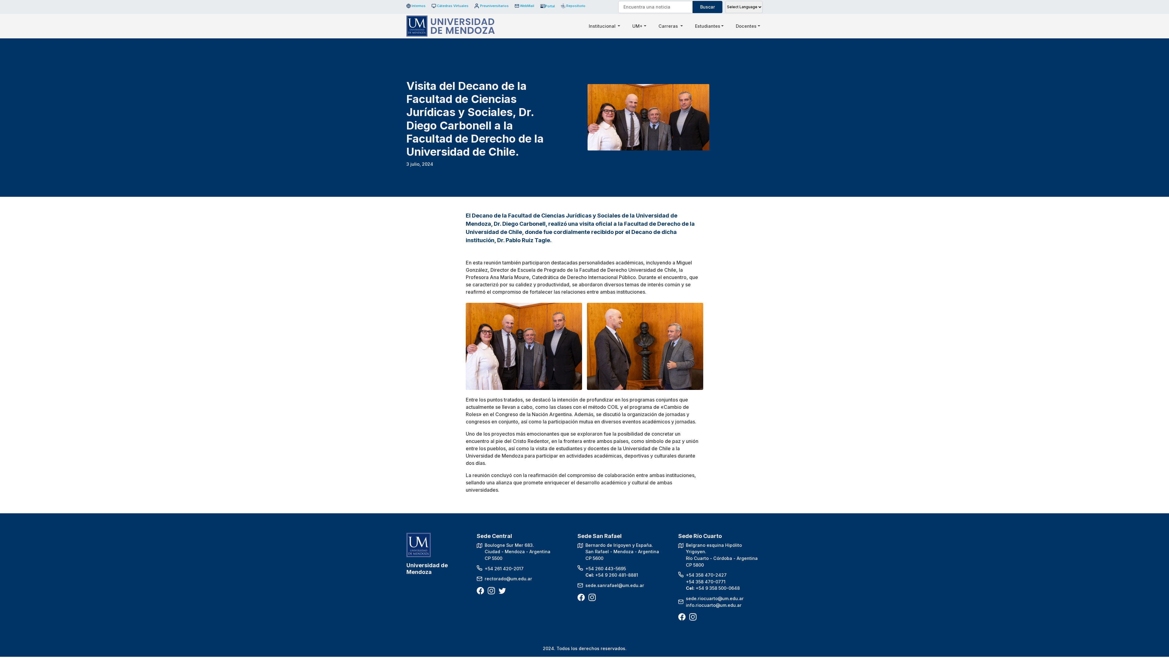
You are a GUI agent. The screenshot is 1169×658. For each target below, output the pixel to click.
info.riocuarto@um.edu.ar (714, 605)
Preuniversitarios (494, 6)
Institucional (603, 26)
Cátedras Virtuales (453, 6)
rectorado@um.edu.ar (508, 578)
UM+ (637, 26)
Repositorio (573, 6)
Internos (419, 6)
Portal (550, 6)
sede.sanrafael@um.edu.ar (614, 585)
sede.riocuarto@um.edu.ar (715, 598)
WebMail (527, 6)
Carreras (668, 26)
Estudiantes (707, 26)
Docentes (746, 26)
